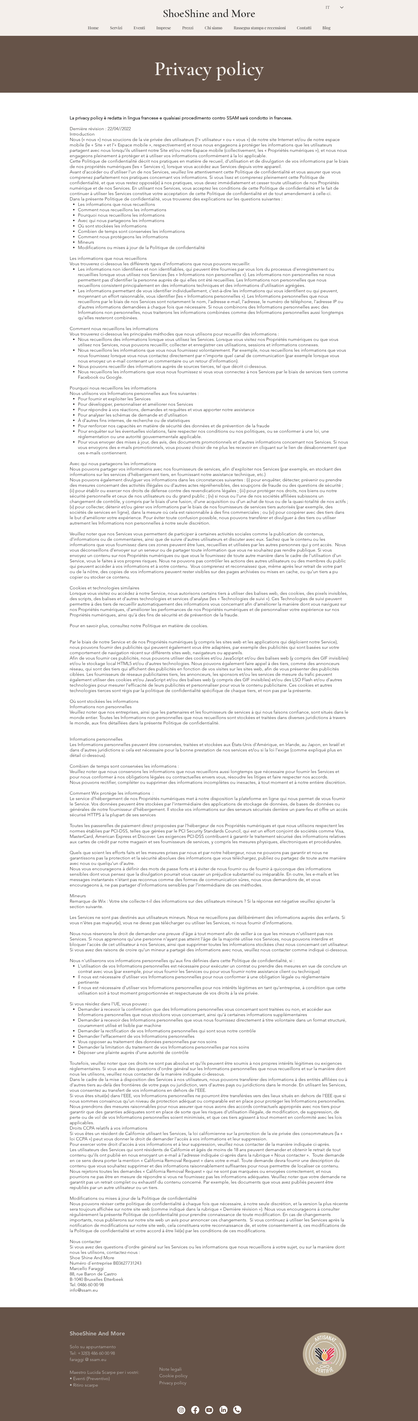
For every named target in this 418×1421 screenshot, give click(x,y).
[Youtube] (209, 1409)
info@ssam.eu (84, 1290)
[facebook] (195, 1409)
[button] (116, 25)
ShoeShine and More (209, 13)
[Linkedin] (223, 1409)
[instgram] (181, 1409)
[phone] (237, 1409)
